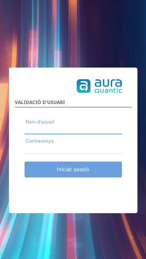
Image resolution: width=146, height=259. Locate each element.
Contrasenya (40, 141)
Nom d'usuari (40, 122)
